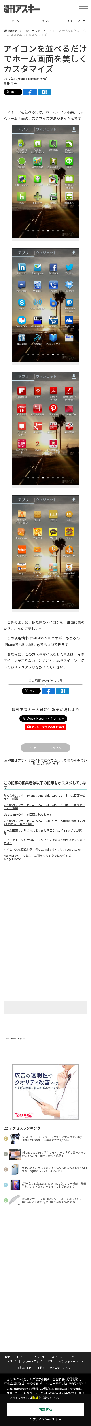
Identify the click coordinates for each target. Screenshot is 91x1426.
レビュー (22, 1357)
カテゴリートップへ (47, 748)
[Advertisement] (45, 901)
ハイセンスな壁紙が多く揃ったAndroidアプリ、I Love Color (42, 849)
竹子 (13, 83)
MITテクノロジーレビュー (58, 1367)
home (12, 30)
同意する (45, 1409)
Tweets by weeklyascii (15, 1038)
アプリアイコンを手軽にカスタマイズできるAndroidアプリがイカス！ (44, 841)
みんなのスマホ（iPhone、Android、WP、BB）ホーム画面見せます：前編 (44, 797)
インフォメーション (71, 1361)
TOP (7, 1357)
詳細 (35, 1398)
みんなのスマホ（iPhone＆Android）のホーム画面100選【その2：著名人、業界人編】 (44, 822)
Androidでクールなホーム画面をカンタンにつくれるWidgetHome (37, 857)
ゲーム (15, 21)
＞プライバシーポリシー (45, 1419)
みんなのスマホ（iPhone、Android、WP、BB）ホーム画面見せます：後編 (44, 807)
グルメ (45, 21)
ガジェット (33, 30)
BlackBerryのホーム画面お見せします (28, 814)
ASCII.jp (27, 1367)
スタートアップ (32, 1361)
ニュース (39, 1357)
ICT (50, 1361)
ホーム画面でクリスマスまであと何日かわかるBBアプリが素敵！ (43, 832)
